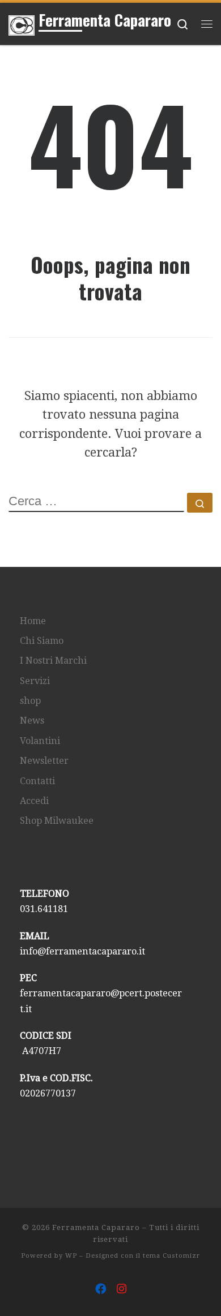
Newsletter (44, 760)
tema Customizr (171, 1255)
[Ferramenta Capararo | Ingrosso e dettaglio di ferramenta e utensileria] (21, 23)
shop (30, 700)
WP (71, 1255)
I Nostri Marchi (53, 660)
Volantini (40, 741)
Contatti (37, 781)
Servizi (35, 681)
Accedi (34, 800)
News (32, 720)
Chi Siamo (41, 640)
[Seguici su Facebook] (101, 1289)
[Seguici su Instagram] (121, 1289)
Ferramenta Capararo (96, 1227)
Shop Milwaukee (57, 820)
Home (33, 621)
